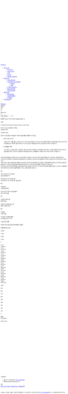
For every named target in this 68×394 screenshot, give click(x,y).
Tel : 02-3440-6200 (44, 392)
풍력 (12, 85)
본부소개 (9, 386)
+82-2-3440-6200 (20, 380)
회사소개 (3, 386)
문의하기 (3, 64)
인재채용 (20, 386)
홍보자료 (14, 386)
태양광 (13, 83)
